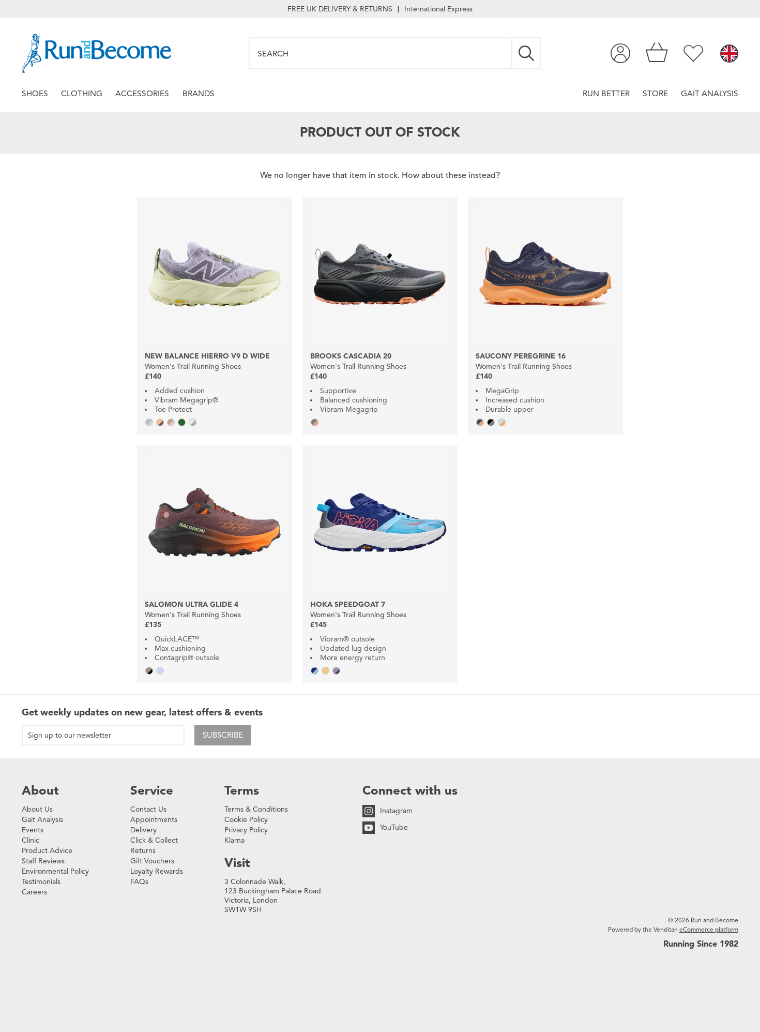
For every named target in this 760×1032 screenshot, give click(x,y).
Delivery (143, 830)
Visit (237, 863)
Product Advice (47, 850)
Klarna (234, 840)
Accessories (142, 93)
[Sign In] (620, 53)
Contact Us (148, 809)
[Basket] (657, 53)
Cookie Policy (246, 819)
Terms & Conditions (256, 809)
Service (151, 790)
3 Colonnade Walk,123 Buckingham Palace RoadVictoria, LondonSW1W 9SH (272, 895)
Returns (143, 850)
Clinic (30, 840)
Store (655, 93)
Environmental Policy (55, 871)
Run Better (606, 93)
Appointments (153, 819)
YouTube (394, 827)
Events (32, 830)
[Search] (526, 53)
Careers (34, 892)
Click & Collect (154, 840)
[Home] (96, 53)
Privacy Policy (246, 830)
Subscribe (223, 735)
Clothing (81, 93)
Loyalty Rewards (156, 871)
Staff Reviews (43, 861)
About (40, 790)
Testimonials (41, 881)
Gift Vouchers (152, 861)
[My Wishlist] (693, 53)
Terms (241, 790)
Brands (199, 93)
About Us (37, 809)
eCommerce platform (708, 929)
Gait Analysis (709, 93)
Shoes (35, 93)
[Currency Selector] (729, 54)
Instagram (396, 810)
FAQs (139, 881)
